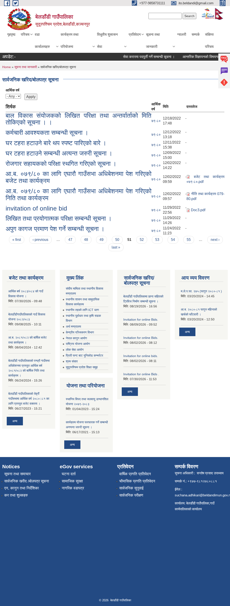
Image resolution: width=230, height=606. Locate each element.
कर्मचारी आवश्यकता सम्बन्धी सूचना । (47, 132)
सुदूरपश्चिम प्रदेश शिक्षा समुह (82, 367)
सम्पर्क (196, 34)
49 (102, 240)
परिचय (25, 34)
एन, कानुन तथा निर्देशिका (21, 488)
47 (70, 240)
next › (215, 240)
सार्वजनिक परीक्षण (131, 495)
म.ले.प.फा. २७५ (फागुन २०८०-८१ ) (201, 291)
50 (117, 240)
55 (189, 240)
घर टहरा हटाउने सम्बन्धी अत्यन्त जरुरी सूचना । (59, 153)
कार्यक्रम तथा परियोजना (70, 41)
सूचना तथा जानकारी (153, 41)
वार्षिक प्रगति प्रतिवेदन (135, 474)
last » (116, 247)
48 (86, 240)
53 (157, 240)
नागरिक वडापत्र (73, 488)
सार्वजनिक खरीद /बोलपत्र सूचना (26, 481)
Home (6, 67)
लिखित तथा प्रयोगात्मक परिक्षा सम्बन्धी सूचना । (59, 218)
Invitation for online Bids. (140, 319)
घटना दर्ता (69, 474)
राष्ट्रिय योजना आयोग (78, 344)
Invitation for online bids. (140, 356)
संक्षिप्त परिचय (209, 41)
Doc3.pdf (198, 210)
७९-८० (156, 121)
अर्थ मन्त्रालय (73, 326)
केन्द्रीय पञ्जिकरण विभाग (80, 332)
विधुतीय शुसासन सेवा (107, 41)
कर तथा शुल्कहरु (16, 495)
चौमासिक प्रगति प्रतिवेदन (137, 481)
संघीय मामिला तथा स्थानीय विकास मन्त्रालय (84, 291)
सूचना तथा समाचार (17, 474)
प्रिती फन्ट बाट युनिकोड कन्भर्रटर (84, 355)
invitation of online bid (36, 208)
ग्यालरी (181, 34)
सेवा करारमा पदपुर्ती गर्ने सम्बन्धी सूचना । (145, 57)
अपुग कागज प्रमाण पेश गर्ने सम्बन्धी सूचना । (55, 228)
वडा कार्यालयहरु (42, 41)
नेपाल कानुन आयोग (76, 338)
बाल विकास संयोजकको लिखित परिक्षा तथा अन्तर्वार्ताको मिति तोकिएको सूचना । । (78, 119)
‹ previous (40, 240)
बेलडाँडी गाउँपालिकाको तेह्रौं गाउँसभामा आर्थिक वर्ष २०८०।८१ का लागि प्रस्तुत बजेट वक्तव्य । (28, 398)
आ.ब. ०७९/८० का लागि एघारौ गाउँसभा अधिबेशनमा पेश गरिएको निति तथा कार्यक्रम (78, 195)
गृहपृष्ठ (11, 34)
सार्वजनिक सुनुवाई (131, 488)
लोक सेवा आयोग (75, 349)
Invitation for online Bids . (141, 374)
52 (142, 240)
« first (16, 240)
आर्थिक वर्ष (12, 90)
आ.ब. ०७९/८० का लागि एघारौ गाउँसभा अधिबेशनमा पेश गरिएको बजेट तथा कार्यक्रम (78, 177)
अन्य (14, 421)
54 (173, 240)
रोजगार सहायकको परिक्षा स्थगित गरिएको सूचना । (61, 163)
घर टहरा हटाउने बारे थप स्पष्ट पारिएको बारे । (56, 143)
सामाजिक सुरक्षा (72, 481)
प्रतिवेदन (135, 34)
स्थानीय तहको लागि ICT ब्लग (82, 310)
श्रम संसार (72, 361)
